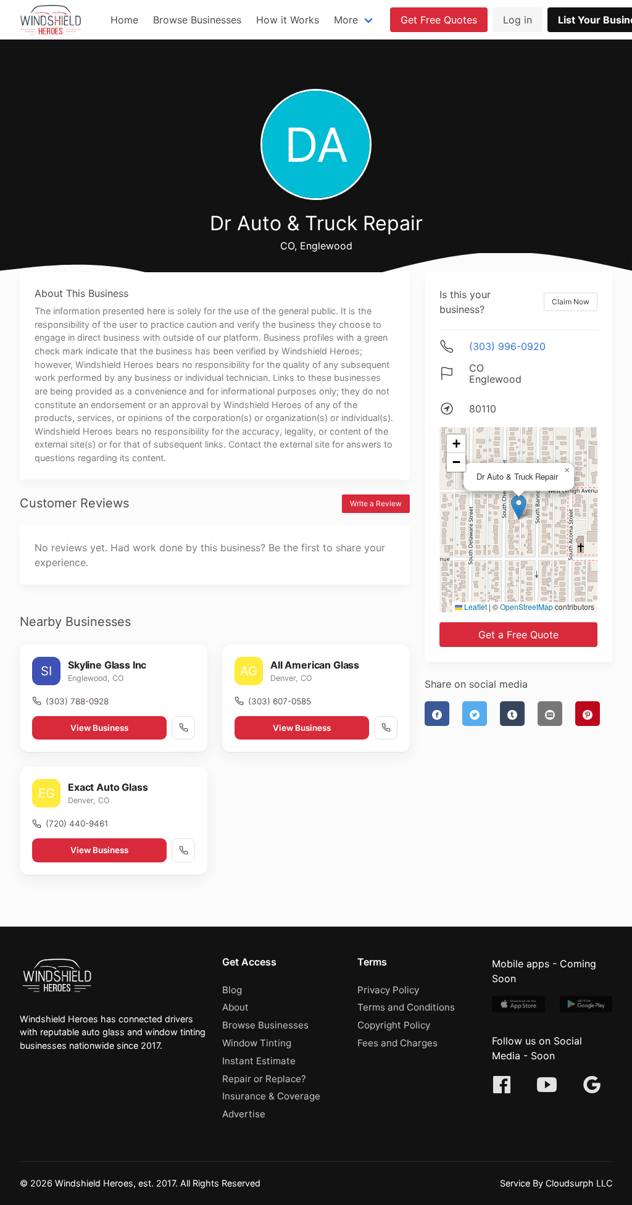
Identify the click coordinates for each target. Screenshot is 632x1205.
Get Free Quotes (439, 20)
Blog (232, 990)
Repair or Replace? (264, 1079)
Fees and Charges (397, 1043)
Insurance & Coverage (271, 1096)
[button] (518, 507)
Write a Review (376, 503)
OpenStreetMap (526, 606)
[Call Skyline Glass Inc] (183, 728)
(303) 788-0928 (77, 701)
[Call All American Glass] (385, 728)
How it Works (287, 20)
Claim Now (570, 301)
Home (124, 20)
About (235, 1007)
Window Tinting (256, 1043)
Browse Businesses (197, 20)
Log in (517, 20)
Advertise (243, 1114)
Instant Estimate (259, 1061)
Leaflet (474, 606)
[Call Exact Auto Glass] (183, 850)
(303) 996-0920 (507, 346)
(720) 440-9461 (77, 823)
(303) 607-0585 (279, 701)
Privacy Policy (388, 990)
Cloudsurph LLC (579, 1183)
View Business (99, 728)
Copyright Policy (393, 1025)
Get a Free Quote (518, 634)
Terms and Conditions (406, 1007)
